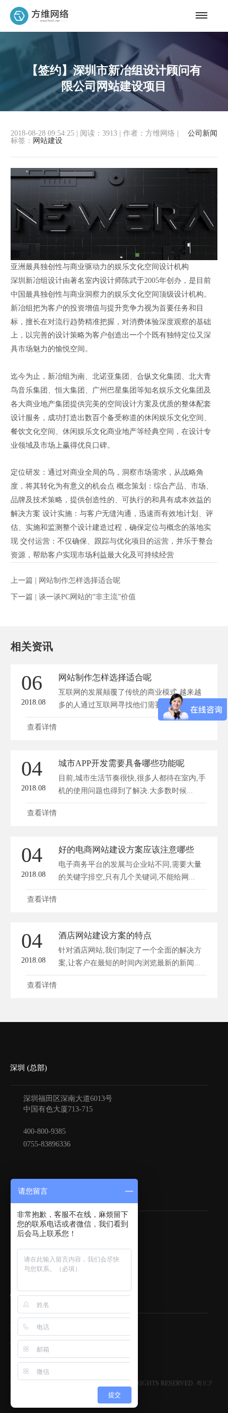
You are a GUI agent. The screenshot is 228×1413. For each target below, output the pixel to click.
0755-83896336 (47, 1144)
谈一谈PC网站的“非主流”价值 (87, 597)
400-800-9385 (44, 1131)
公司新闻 (202, 133)
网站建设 (48, 141)
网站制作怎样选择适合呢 (79, 580)
